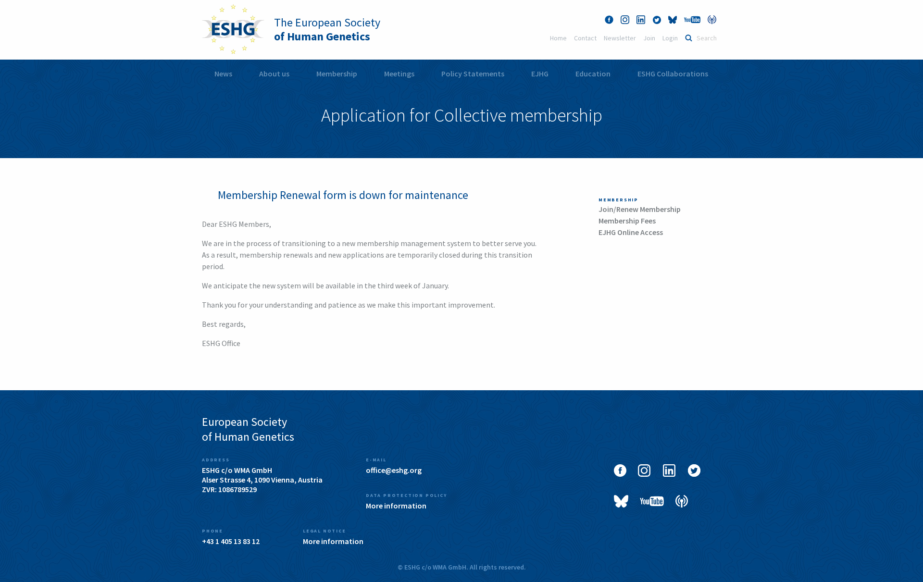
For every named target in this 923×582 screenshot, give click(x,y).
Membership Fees (627, 220)
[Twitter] (656, 19)
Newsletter (620, 38)
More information (396, 505)
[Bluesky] (672, 19)
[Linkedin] (640, 19)
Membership (336, 73)
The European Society (327, 29)
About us (274, 73)
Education (593, 73)
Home (558, 38)
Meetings (399, 73)
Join (649, 38)
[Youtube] (692, 19)
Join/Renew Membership (640, 209)
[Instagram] (625, 19)
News (223, 73)
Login (670, 38)
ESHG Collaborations (672, 73)
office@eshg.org (394, 470)
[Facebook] (609, 19)
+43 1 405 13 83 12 (231, 541)
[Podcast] (712, 19)
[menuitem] (223, 73)
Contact (585, 38)
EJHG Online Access (631, 232)
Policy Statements (472, 73)
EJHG (540, 73)
